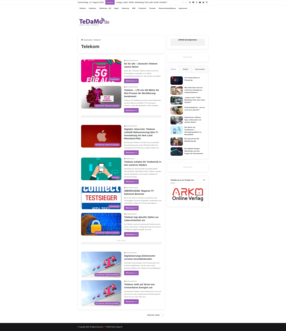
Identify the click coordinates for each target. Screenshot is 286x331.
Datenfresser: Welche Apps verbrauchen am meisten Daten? (192, 119)
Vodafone (92, 8)
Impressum (183, 8)
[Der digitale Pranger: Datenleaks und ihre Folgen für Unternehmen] (176, 151)
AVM (133, 8)
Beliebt (185, 69)
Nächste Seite (153, 315)
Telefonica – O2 (105, 8)
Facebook (142, 8)
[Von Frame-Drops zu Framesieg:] (176, 80)
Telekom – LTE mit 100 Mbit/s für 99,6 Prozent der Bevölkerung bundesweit (141, 93)
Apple (116, 8)
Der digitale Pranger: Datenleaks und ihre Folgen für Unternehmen (193, 151)
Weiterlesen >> (131, 81)
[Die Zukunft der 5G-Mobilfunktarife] (176, 141)
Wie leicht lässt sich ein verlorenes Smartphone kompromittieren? (193, 90)
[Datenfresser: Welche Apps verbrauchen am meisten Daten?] (176, 120)
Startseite (87, 40)
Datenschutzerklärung (167, 8)
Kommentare (200, 69)
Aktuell (173, 69)
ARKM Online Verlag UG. (114, 327)
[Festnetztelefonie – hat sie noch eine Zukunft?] (176, 110)
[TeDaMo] (94, 21)
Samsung (125, 8)
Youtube (152, 8)
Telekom (82, 8)
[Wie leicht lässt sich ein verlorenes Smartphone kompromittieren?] (176, 90)
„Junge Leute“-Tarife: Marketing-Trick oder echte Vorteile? (141, 2)
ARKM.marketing (121, 240)
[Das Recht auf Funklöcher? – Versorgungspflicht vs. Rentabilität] (176, 130)
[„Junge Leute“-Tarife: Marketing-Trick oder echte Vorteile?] (176, 100)
